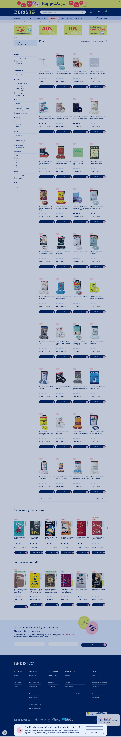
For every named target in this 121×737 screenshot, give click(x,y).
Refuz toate (94, 732)
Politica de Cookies (43, 733)
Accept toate (94, 728)
